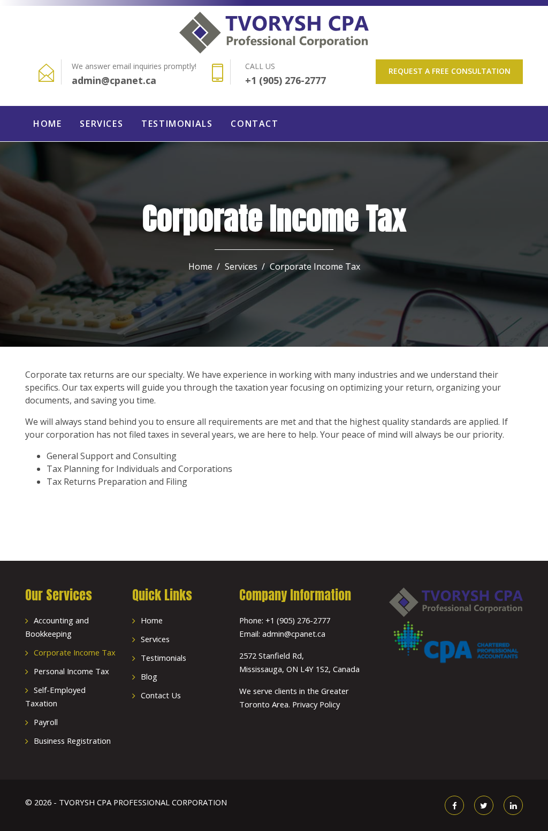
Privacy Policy (316, 704)
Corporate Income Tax (75, 652)
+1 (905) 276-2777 (285, 80)
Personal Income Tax (71, 671)
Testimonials (176, 123)
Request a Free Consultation (450, 71)
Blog (149, 676)
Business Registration (72, 740)
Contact (254, 123)
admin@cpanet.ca (114, 80)
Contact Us (161, 695)
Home (47, 123)
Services (101, 123)
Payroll (46, 721)
